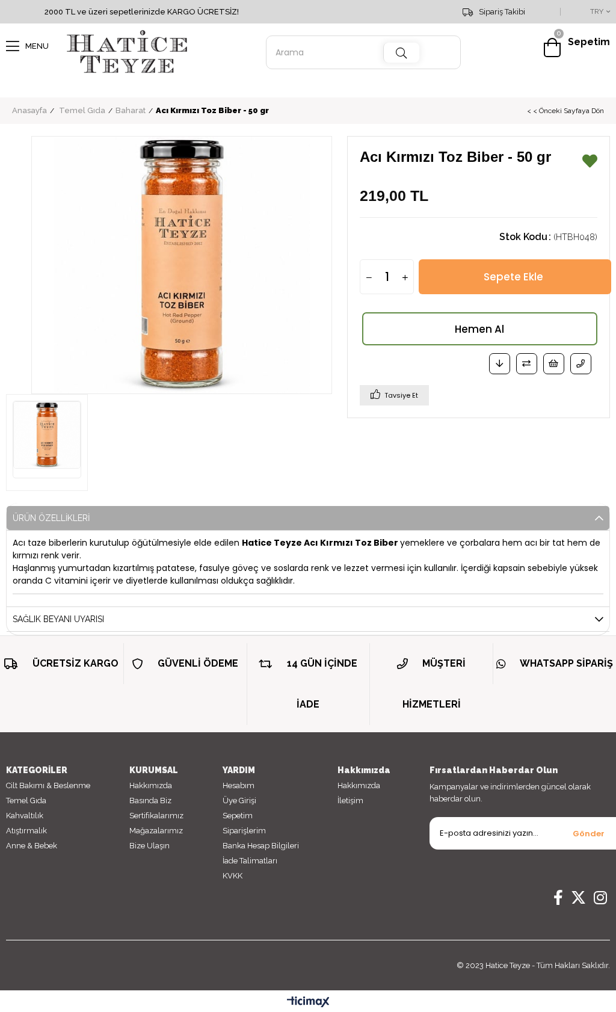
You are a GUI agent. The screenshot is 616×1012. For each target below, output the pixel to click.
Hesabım (238, 785)
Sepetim (238, 815)
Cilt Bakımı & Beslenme (48, 785)
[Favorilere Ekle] (589, 163)
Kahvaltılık (24, 815)
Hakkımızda (150, 785)
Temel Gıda (26, 800)
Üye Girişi (239, 800)
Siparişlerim (244, 830)
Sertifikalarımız (156, 815)
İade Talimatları (250, 860)
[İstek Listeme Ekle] (553, 363)
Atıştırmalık (26, 830)
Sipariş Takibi (502, 12)
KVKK (232, 875)
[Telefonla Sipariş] (580, 363)
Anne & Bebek (31, 845)
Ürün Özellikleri (51, 518)
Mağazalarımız (156, 830)
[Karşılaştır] (526, 363)
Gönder (589, 833)
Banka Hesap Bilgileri (261, 845)
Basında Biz (150, 800)
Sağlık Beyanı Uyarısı (58, 619)
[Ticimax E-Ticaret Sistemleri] (308, 1002)
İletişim (350, 800)
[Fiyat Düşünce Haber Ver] (499, 363)
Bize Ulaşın (149, 845)
